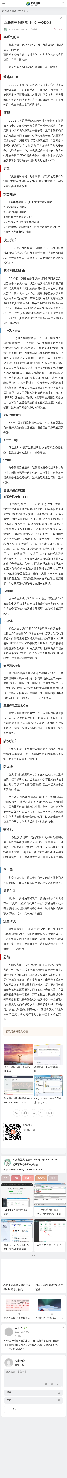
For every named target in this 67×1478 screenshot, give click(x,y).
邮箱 (9, 1400)
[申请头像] (59, 1361)
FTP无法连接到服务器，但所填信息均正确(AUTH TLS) (49, 1213)
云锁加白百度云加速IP (49, 1245)
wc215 (18, 1328)
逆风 (22, 1159)
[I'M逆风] (33, 3)
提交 (15, 1409)
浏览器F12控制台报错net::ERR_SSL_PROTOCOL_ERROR (18, 1102)
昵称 (9, 1392)
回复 (20, 1336)
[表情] (51, 1384)
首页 (7, 10)
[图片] (57, 1384)
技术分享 (16, 10)
